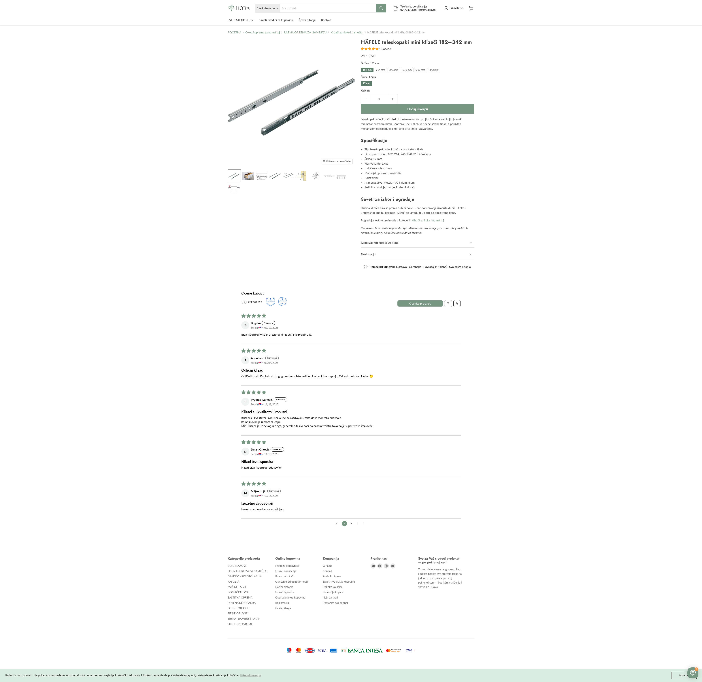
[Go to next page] (364, 523)
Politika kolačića (332, 586)
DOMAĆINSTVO (238, 592)
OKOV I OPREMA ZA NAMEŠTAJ (247, 571)
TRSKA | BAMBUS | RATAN (244, 618)
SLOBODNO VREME (240, 624)
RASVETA (233, 581)
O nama (327, 565)
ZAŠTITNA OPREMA (240, 597)
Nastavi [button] (684, 675)
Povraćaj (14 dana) (435, 266)
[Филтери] (448, 303)
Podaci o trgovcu (333, 576)
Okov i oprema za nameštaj (262, 32)
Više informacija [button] (250, 675)
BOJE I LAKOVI (237, 565)
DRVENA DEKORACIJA (242, 602)
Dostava (401, 266)
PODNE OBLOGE (238, 608)
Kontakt (326, 20)
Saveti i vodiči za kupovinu (276, 20)
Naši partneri (330, 597)
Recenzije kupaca (333, 592)
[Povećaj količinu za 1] (392, 99)
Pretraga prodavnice (287, 565)
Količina (365, 90)
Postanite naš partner (335, 602)
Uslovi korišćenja (285, 571)
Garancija (415, 266)
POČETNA (234, 32)
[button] (454, 8)
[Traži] (381, 8)
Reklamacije (282, 602)
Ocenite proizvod (420, 303)
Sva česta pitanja (460, 266)
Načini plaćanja (284, 586)
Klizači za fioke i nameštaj (347, 32)
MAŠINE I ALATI (237, 586)
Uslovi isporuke (284, 592)
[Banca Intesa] (362, 650)
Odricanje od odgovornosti (291, 581)
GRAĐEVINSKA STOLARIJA (244, 576)
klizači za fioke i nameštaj (428, 220)
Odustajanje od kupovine (290, 597)
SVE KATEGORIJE (240, 20)
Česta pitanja (307, 20)
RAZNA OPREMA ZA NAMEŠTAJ (305, 32)
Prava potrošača (284, 576)
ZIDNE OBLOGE (238, 613)
